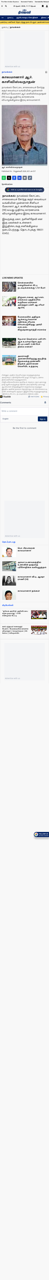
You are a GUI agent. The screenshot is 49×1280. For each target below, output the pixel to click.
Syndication (7, 184)
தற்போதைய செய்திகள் (27, 18)
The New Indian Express (10, 2)
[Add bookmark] (46, 72)
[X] (9, 178)
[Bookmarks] (43, 6)
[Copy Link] (30, 178)
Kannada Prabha (27, 2)
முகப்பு (10, 18)
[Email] (25, 178)
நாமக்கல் (7, 72)
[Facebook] (14, 178)
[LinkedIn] (19, 178)
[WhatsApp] (4, 178)
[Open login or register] (47, 6)
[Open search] (6, 6)
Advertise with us (12, 66)
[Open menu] (2, 6)
